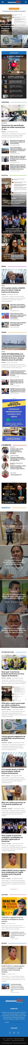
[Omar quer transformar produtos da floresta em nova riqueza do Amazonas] (14, 662)
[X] (18, 1032)
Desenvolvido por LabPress (18, 1040)
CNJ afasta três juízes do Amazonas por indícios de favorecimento (17, 142)
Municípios (14, 523)
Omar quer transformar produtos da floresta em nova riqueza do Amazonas (13, 674)
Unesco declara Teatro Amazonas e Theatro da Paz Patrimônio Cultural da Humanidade (18, 316)
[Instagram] (14, 1032)
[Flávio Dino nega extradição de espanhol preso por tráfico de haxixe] (5, 325)
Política (3, 22)
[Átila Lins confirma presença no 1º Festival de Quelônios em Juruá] (14, 528)
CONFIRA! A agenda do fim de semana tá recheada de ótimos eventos (13, 919)
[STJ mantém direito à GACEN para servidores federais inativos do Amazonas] (14, 276)
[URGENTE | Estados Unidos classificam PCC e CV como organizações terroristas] (5, 391)
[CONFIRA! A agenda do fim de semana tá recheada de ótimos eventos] (14, 906)
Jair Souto (12, 447)
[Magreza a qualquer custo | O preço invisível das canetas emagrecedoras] (5, 466)
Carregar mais (13, 889)
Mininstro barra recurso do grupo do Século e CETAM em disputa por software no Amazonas (18, 158)
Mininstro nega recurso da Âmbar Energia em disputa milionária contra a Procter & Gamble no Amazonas (18, 167)
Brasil (3, 285)
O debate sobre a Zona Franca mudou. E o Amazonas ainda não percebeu (16, 451)
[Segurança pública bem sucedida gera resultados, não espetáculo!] (5, 458)
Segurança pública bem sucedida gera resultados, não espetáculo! (18, 459)
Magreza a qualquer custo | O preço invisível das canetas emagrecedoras (18, 467)
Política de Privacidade (19, 1038)
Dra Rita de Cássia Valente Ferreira (16, 464)
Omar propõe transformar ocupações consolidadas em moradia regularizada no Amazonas (14, 230)
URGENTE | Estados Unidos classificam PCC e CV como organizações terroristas (18, 390)
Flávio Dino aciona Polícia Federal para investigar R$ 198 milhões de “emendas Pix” (18, 307)
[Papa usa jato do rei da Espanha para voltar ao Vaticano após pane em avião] (5, 382)
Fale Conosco (7, 1040)
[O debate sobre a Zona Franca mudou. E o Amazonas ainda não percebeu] (5, 450)
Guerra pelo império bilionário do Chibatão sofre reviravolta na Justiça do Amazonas (18, 150)
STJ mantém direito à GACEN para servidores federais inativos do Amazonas (13, 290)
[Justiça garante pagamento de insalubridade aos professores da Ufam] (11, 41)
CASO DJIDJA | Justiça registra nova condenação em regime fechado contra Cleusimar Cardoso (14, 873)
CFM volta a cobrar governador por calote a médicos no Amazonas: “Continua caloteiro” (14, 202)
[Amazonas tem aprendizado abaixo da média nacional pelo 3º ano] (14, 113)
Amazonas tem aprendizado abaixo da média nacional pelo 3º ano (13, 127)
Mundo (3, 351)
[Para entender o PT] (5, 474)
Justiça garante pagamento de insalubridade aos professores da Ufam (13, 738)
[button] (2, 2)
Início (4, 1038)
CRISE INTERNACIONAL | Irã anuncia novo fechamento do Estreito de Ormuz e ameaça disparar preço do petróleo (13, 357)
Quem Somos (10, 1038)
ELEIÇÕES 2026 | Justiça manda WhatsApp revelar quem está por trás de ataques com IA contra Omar (14, 257)
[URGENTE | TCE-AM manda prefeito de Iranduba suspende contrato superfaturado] (14, 631)
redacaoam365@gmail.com (16, 1022)
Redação (4, 131)
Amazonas (4, 123)
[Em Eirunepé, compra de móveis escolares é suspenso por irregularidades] (14, 563)
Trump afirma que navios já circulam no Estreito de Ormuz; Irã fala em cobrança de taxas (18, 373)
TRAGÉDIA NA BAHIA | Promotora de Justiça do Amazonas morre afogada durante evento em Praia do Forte (17, 987)
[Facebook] (9, 1032)
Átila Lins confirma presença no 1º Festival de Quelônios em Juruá (13, 804)
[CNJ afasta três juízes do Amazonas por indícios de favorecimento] (5, 142)
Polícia (3, 878)
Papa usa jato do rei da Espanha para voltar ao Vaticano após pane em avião (16, 382)
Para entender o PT (16, 475)
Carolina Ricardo (14, 455)
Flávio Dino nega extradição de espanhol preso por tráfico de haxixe (18, 324)
